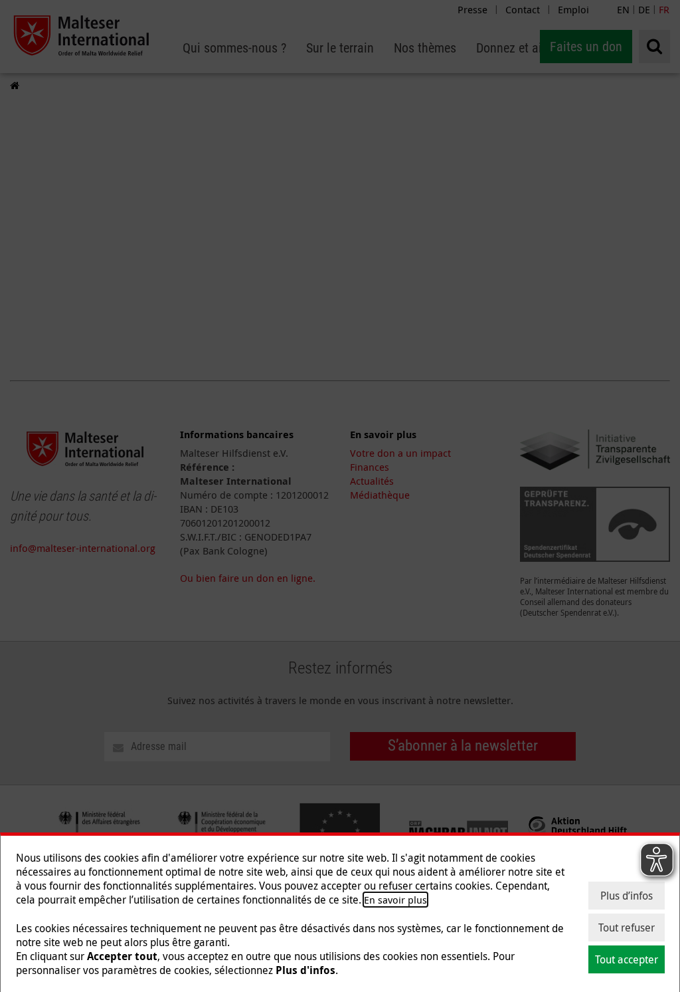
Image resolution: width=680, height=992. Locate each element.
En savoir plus (395, 899)
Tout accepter (626, 959)
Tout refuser (626, 927)
